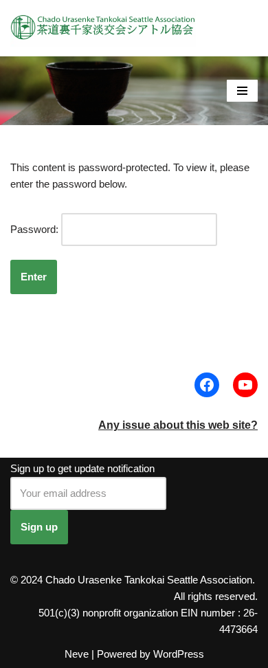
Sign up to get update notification (82, 468)
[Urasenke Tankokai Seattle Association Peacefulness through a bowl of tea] (103, 28)
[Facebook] (206, 384)
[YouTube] (245, 384)
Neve (77, 654)
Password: (35, 229)
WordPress (178, 654)
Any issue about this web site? (178, 425)
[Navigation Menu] (242, 91)
